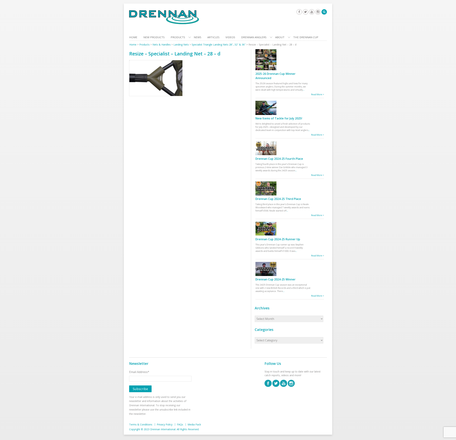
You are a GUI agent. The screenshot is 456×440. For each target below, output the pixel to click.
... (303, 89)
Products (178, 37)
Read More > (317, 94)
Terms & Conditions (140, 424)
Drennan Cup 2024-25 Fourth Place (279, 159)
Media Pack (194, 424)
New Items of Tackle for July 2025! (278, 118)
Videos (230, 37)
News (197, 37)
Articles (213, 37)
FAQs (180, 424)
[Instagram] (318, 12)
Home (133, 37)
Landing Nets (181, 44)
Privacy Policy (164, 424)
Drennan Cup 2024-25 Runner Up (277, 239)
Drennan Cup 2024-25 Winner (275, 279)
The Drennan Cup (305, 37)
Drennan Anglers (253, 37)
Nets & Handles (161, 44)
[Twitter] (305, 12)
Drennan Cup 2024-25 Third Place (278, 199)
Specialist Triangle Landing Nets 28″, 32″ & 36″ (219, 44)
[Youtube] (311, 12)
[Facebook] (299, 12)
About (279, 37)
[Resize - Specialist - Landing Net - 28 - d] (156, 79)
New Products (154, 37)
